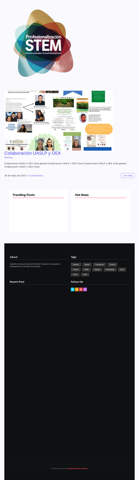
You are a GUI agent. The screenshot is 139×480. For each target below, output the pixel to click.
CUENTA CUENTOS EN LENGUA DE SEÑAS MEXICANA (87, 220)
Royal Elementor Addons (78, 468)
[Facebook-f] (72, 289)
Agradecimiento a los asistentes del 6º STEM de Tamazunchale (113, 219)
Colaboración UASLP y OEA (32, 153)
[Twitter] (76, 289)
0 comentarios (35, 175)
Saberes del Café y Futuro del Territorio (50, 221)
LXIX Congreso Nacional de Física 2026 (24, 220)
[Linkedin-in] (81, 289)
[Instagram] (85, 289)
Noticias (8, 157)
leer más (127, 175)
